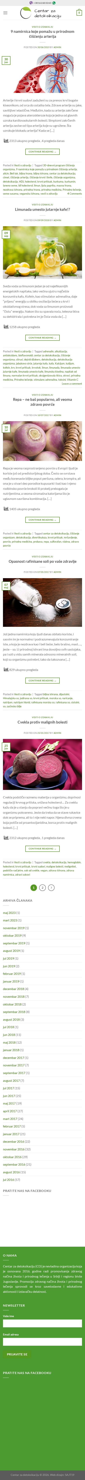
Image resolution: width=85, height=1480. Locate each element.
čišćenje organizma (64, 177)
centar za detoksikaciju (62, 173)
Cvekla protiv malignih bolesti (42, 722)
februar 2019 (12, 973)
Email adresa (11, 1334)
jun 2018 (9, 1034)
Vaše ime (8, 1316)
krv (13, 367)
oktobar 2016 (12, 1157)
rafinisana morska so (43, 702)
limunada (54, 367)
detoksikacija (10, 181)
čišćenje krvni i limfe (41, 177)
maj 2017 (9, 1103)
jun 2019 (9, 966)
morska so (55, 698)
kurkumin (70, 181)
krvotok (36, 367)
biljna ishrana (40, 173)
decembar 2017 (13, 1057)
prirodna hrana (32, 189)
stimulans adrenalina (45, 379)
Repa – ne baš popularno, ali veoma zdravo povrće (42, 402)
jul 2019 (8, 958)
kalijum (70, 363)
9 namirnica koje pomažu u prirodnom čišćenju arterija (42, 34)
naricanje (67, 698)
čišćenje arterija (19, 177)
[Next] (51, 887)
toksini (62, 379)
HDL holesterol (27, 181)
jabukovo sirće (24, 363)
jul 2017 (8, 1088)
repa (46, 541)
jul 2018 (8, 1027)
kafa (51, 363)
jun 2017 (9, 1096)
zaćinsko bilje (14, 706)
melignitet (70, 866)
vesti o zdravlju (49, 193)
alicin (6, 173)
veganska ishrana (29, 193)
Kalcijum (60, 363)
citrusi (19, 359)
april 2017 (10, 1111)
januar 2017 (11, 1134)
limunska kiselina (54, 371)
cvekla (46, 862)
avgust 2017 (11, 1080)
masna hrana (64, 185)
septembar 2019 (14, 943)
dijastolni (64, 694)
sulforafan (55, 541)
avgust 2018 (11, 1019)
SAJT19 (69, 1474)
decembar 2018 (13, 989)
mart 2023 (10, 920)
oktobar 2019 (12, 935)
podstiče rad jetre (13, 870)
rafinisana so (63, 702)
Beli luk (14, 173)
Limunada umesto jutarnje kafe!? (42, 209)
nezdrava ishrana (12, 189)
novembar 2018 (14, 996)
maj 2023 (9, 912)
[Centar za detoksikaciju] (42, 13)
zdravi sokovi (22, 874)
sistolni (75, 702)
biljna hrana (25, 173)
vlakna (66, 541)
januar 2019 (11, 981)
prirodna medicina (51, 189)
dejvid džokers (32, 359)
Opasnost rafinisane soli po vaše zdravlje (42, 561)
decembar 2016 (13, 1141)
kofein (6, 367)
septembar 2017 (14, 1073)
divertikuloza (39, 537)
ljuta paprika (48, 185)
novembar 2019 (14, 928)
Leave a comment (72, 383)
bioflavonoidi (25, 355)
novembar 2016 (14, 1149)
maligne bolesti (54, 866)
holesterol (8, 866)
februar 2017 (12, 1126)
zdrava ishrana (57, 870)
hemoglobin (74, 862)
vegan (44, 870)
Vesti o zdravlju (42, 27)
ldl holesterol (25, 185)
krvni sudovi (38, 866)
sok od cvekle (31, 870)
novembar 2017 (14, 1065)
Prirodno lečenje (72, 189)
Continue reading (43, 151)
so (4, 706)
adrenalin (48, 351)
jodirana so (26, 698)
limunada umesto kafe (30, 371)
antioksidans (10, 355)
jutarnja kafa (40, 363)
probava (37, 541)
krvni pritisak (44, 181)
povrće (7, 541)
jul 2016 (8, 1179)
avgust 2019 (11, 950)
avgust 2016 (11, 1172)
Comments (74, 193)
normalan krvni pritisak (25, 375)
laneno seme (10, 185)
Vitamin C (72, 379)
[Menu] (5, 13)
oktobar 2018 (12, 1004)
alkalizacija (61, 351)
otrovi (66, 375)
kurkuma (58, 181)
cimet (6, 177)
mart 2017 (10, 1119)
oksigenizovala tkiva (50, 375)
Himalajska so (11, 698)
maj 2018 (9, 1042)
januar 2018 (11, 1050)
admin (57, 47)
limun (37, 185)
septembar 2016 (14, 1164)
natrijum (7, 702)
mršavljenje (70, 537)
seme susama (10, 193)
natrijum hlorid (22, 702)
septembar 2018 (14, 1012)
